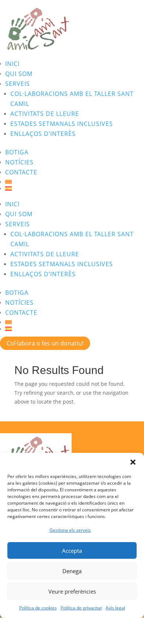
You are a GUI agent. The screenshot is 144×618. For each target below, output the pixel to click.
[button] (133, 462)
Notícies (19, 162)
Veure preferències (72, 591)
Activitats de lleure (44, 114)
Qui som (18, 74)
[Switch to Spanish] (74, 188)
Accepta (72, 550)
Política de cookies (38, 608)
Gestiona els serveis (70, 530)
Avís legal (115, 608)
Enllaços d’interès (43, 134)
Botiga (16, 152)
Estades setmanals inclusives (61, 124)
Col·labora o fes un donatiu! (45, 343)
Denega (72, 571)
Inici (12, 64)
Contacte (21, 172)
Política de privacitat (81, 608)
